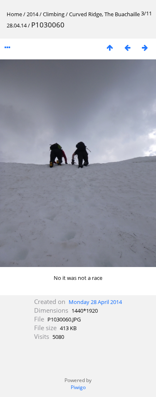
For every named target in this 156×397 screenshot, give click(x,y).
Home (14, 14)
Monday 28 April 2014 (95, 302)
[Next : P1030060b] (145, 47)
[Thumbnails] (110, 47)
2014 (32, 14)
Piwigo (78, 387)
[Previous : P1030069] (127, 47)
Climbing (53, 14)
